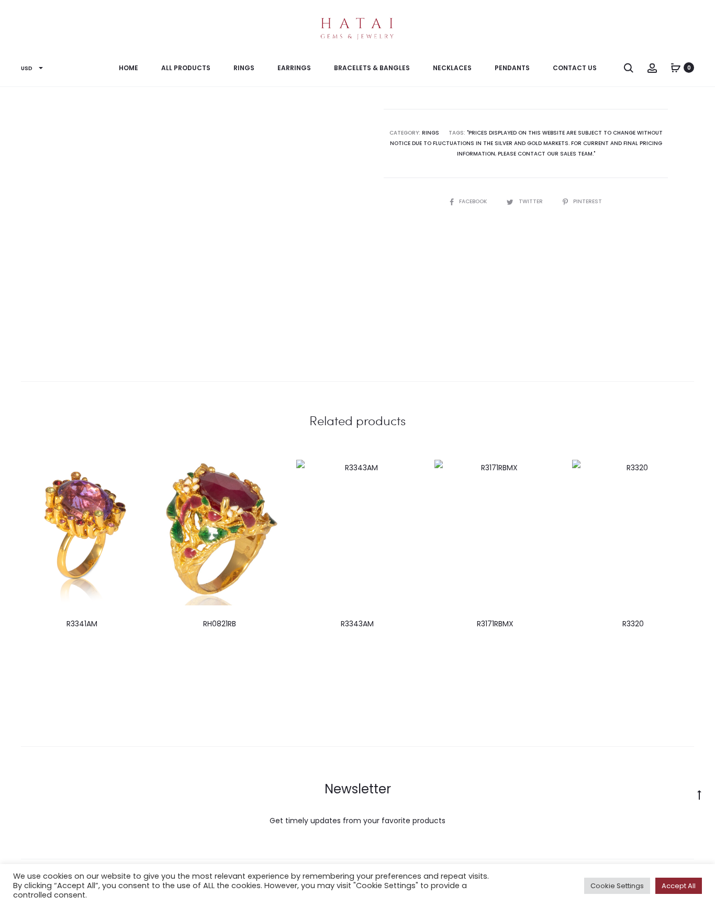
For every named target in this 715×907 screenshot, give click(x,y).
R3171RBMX (495, 623)
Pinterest (587, 201)
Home (128, 67)
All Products (185, 67)
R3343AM (357, 623)
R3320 (633, 623)
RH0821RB (219, 623)
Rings (243, 67)
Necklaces (452, 67)
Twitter (531, 201)
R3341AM (81, 623)
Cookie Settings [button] (617, 886)
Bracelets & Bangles (372, 67)
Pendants (512, 67)
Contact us (575, 67)
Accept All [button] (679, 886)
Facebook (473, 201)
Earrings (294, 67)
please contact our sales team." (546, 154)
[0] (676, 67)
